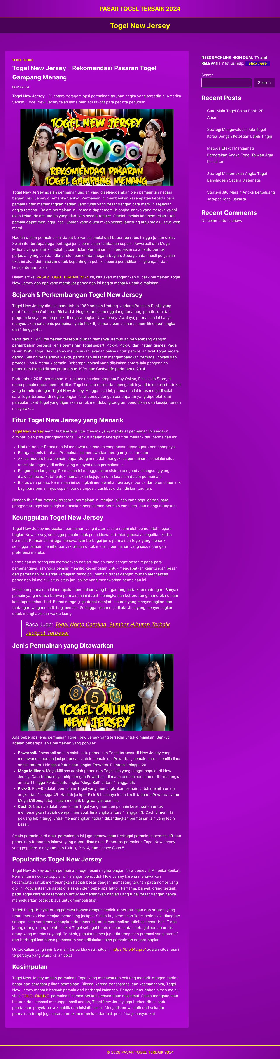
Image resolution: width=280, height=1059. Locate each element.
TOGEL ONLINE (22, 60)
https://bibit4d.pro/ (129, 949)
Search (207, 75)
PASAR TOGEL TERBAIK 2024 (147, 1052)
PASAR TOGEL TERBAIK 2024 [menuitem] (63, 277)
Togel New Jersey (28, 431)
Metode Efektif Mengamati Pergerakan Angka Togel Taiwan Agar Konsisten (240, 155)
